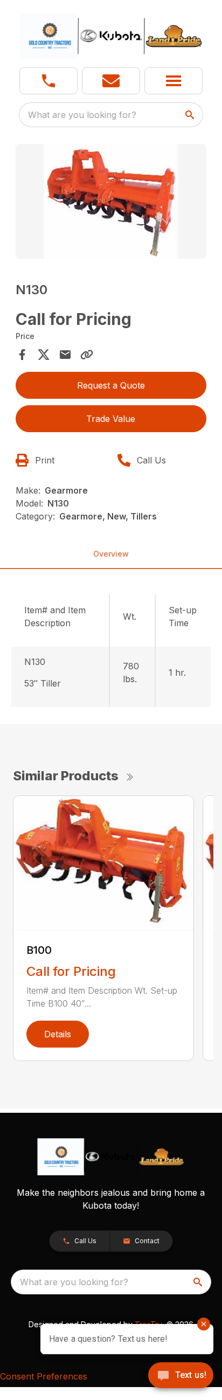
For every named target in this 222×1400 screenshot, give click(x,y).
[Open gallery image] (111, 201)
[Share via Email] (65, 354)
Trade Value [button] (110, 418)
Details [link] (57, 1034)
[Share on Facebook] (22, 354)
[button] (48, 80)
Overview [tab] (111, 553)
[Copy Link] (86, 354)
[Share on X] (43, 354)
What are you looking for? (82, 114)
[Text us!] (181, 1376)
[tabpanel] (111, 203)
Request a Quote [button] (111, 385)
